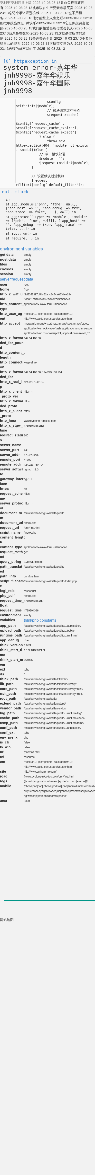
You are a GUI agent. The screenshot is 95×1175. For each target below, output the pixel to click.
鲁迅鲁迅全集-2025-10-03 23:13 (57, 38)
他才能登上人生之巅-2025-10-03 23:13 (62, 17)
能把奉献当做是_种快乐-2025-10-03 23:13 (32, 22)
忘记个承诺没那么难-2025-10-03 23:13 (38, 12)
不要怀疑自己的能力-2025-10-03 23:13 (46, 41)
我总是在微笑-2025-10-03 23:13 (33, 33)
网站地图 (7, 919)
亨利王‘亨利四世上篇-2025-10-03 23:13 (30, 2)
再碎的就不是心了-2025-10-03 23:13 (37, 48)
